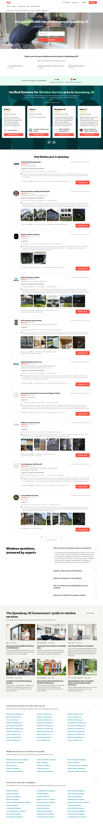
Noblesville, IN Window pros (76, 737)
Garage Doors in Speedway (44, 811)
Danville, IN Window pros (44, 737)
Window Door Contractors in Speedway (17, 760)
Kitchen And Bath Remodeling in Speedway (18, 802)
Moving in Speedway (43, 794)
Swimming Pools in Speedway (76, 799)
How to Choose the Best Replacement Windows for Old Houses (50, 682)
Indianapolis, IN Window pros (14, 714)
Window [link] (32, 10)
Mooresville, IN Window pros (45, 728)
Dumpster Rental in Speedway (45, 814)
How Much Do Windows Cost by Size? (81, 646)
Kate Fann (71, 643)
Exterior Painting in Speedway (76, 791)
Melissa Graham (42, 643)
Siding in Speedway (11, 765)
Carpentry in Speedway (43, 765)
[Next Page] (65, 537)
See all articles (90, 613)
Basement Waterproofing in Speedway (78, 802)
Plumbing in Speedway (12, 794)
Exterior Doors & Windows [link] (21, 10)
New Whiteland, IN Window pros (77, 723)
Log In (84, 2)
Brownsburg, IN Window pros (14, 726)
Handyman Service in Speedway (46, 799)
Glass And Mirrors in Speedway (15, 762)
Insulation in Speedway (13, 768)
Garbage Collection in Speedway (46, 802)
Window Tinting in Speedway (45, 771)
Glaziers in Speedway (74, 762)
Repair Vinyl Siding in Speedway (77, 760)
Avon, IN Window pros (12, 720)
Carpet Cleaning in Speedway (76, 794)
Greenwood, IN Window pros (45, 723)
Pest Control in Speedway (13, 814)
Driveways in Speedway (43, 805)
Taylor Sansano (42, 678)
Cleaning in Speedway (43, 808)
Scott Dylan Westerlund (75, 678)
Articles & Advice (35, 6)
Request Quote (82, 182)
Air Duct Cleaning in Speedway (76, 814)
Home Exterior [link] (9, 10)
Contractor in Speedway (74, 805)
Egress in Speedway (42, 762)
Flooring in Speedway (43, 796)
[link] (5, 130)
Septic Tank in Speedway (75, 796)
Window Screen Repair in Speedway (78, 765)
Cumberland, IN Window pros (45, 726)
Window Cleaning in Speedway (15, 771)
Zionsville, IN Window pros (44, 720)
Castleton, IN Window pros (44, 714)
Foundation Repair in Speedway (46, 791)
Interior (8, 6)
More (28, 6)
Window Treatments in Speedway (46, 760)
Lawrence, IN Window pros (13, 737)
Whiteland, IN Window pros (75, 720)
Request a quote (14, 134)
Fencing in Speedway (12, 805)
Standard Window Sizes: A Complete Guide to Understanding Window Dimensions (81, 683)
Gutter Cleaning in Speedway (76, 808)
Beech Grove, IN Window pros (14, 728)
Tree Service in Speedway (13, 796)
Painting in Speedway (43, 768)
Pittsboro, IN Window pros (44, 717)
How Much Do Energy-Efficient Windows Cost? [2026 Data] (20, 647)
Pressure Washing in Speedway (46, 817)
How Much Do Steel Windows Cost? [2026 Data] (51, 647)
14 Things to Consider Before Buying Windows (18, 682)
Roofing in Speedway (12, 791)
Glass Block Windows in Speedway (78, 771)
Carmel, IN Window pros (13, 740)
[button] (27, 215)
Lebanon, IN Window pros (75, 740)
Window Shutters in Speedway (76, 768)
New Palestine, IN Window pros (77, 726)
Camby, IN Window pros (13, 734)
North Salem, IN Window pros (76, 734)
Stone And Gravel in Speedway (76, 811)
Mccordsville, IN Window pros (76, 731)
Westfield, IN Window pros (75, 714)
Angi (7, 643)
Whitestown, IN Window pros (45, 731)
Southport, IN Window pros (14, 723)
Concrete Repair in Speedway (14, 817)
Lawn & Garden (22, 6)
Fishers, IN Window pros (44, 734)
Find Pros (51, 40)
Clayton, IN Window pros (75, 717)
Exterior (14, 6)
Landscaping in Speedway (13, 808)
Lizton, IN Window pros (43, 740)
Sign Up (93, 2)
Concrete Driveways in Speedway (77, 817)
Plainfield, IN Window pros (13, 731)
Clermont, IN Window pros (13, 717)
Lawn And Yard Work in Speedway (16, 811)
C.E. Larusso (9, 678)
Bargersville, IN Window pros (76, 728)
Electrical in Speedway (12, 799)
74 (61, 537)
